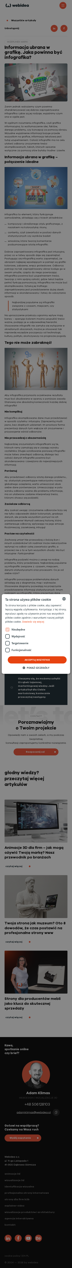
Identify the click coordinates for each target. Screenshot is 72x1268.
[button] (36, 668)
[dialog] (36, 634)
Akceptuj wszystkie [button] (37, 659)
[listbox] (64, 599)
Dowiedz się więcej (33, 621)
